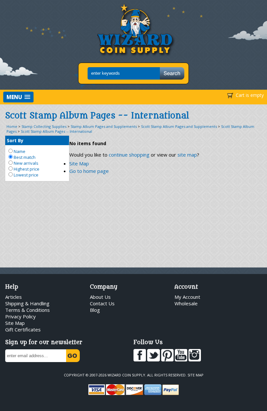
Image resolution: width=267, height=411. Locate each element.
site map (187, 154)
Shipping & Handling (27, 303)
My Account (187, 297)
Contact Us (102, 303)
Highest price (26, 169)
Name (19, 151)
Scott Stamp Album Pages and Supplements (179, 126)
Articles (13, 297)
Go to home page (89, 171)
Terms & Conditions (27, 310)
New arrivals (25, 163)
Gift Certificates (23, 329)
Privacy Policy (20, 316)
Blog (95, 310)
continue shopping (129, 154)
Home (12, 126)
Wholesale (186, 303)
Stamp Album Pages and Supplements (104, 126)
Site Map (79, 163)
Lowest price (25, 175)
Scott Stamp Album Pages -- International (56, 131)
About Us (100, 297)
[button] (18, 97)
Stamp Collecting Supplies (43, 126)
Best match (24, 157)
